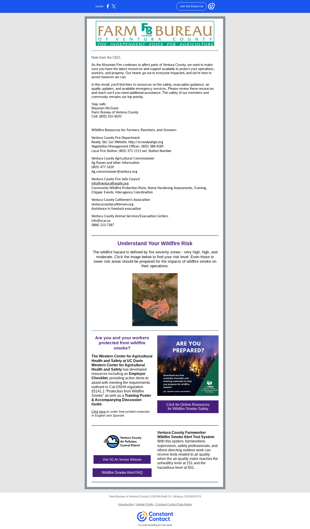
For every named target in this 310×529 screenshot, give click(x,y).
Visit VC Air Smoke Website (122, 459)
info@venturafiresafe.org (110, 183)
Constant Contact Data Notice (173, 504)
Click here (99, 411)
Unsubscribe (126, 504)
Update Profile (144, 504)
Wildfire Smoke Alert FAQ (122, 472)
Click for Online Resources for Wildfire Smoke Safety (187, 407)
